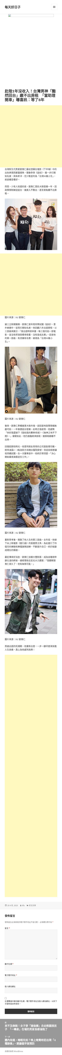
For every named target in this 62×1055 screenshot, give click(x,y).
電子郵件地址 (11, 975)
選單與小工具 (54, 7)
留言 (7, 928)
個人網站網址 (10, 986)
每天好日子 (13, 7)
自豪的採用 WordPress (14, 1051)
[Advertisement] (31, 136)
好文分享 (32, 905)
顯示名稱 (9, 964)
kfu (23, 905)
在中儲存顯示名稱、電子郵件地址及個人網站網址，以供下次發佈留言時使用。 (31, 1002)
